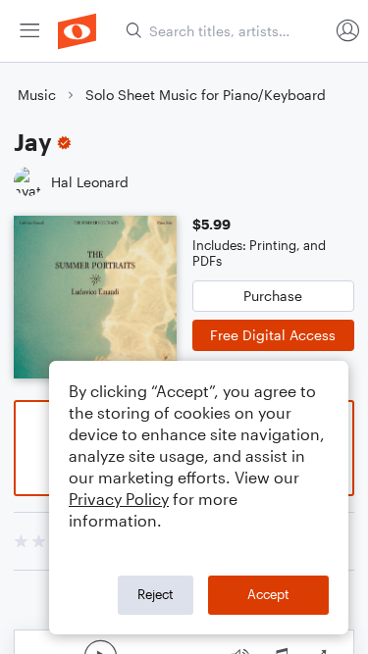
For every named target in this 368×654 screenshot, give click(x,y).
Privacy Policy (119, 498)
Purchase (272, 295)
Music (37, 94)
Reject (155, 594)
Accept (268, 594)
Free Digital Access (273, 335)
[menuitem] (29, 31)
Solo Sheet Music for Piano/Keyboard (205, 94)
